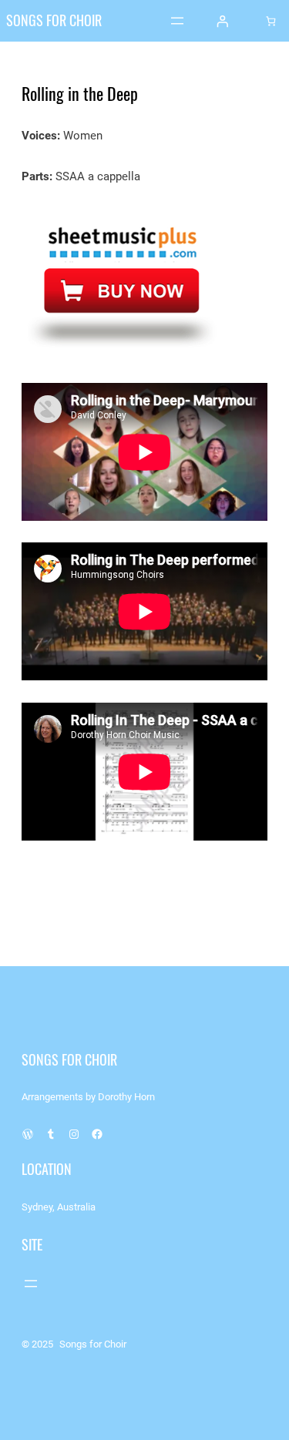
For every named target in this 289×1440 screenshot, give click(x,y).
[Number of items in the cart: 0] (271, 20)
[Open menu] (177, 21)
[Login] (222, 20)
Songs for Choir (54, 20)
